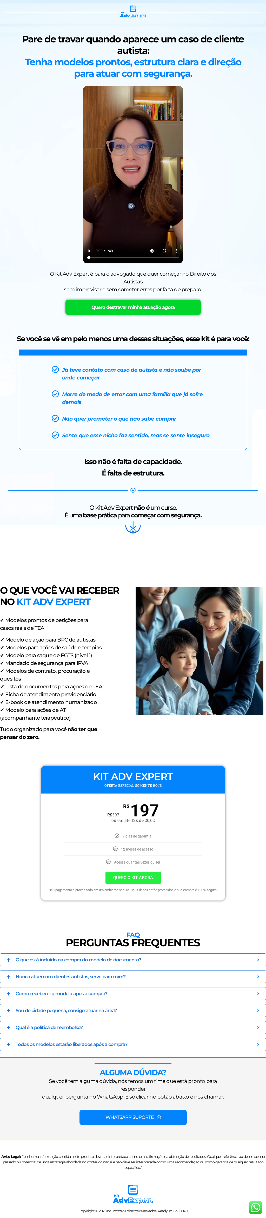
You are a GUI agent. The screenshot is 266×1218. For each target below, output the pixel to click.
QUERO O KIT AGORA (133, 877)
